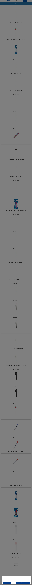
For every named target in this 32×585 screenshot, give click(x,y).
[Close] (30, 577)
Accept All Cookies (27, 582)
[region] (16, 580)
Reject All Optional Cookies (20, 582)
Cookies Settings (7, 582)
